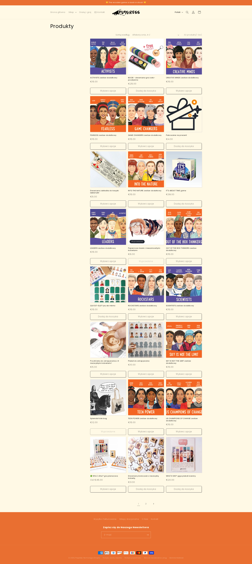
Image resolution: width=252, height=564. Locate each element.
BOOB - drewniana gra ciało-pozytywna (141, 79)
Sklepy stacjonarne (129, 519)
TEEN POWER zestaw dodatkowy (142, 418)
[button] (72, 12)
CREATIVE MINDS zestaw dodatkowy (182, 78)
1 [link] (138, 503)
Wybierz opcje (108, 90)
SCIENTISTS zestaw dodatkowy (180, 306)
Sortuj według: (123, 34)
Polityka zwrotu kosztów (112, 558)
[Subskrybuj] (148, 535)
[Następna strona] (153, 504)
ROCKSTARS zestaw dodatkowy (142, 306)
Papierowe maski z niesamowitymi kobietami (144, 249)
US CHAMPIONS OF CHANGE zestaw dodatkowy (182, 419)
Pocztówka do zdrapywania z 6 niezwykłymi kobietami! (104, 362)
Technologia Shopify (91, 558)
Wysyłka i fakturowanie (105, 519)
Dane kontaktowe (176, 558)
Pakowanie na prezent (176, 135)
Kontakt (154, 519)
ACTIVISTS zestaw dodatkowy (103, 78)
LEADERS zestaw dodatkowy (103, 248)
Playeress (79, 558)
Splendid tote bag (98, 418)
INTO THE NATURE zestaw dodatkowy (144, 191)
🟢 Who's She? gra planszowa (104, 476)
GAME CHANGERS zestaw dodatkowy (145, 135)
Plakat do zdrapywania (138, 361)
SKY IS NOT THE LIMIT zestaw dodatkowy (178, 362)
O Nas (145, 519)
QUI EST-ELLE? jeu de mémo (103, 306)
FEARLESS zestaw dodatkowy (103, 135)
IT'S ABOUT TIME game (176, 191)
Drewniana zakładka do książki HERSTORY (104, 192)
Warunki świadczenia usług (155, 558)
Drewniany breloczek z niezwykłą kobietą (143, 477)
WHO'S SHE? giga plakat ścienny (181, 476)
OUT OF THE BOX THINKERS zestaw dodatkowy (181, 249)
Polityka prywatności (133, 558)
